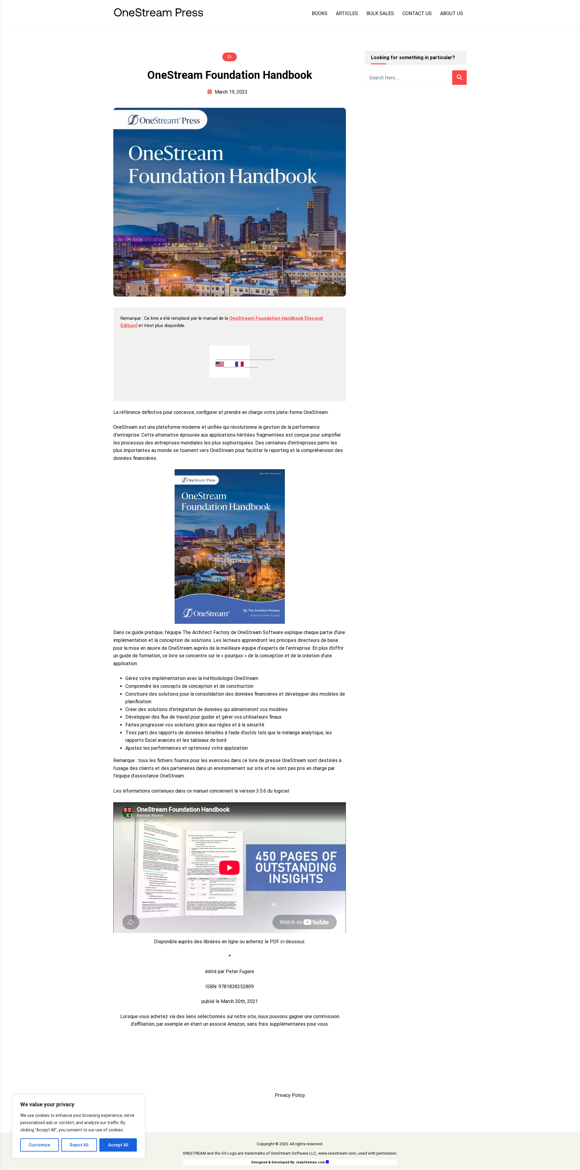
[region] (78, 1126)
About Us (451, 13)
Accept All (118, 1145)
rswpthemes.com (310, 1162)
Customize (39, 1145)
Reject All (79, 1145)
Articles (347, 13)
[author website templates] (327, 1162)
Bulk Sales (380, 13)
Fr (229, 57)
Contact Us (417, 13)
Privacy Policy (290, 1095)
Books (319, 13)
